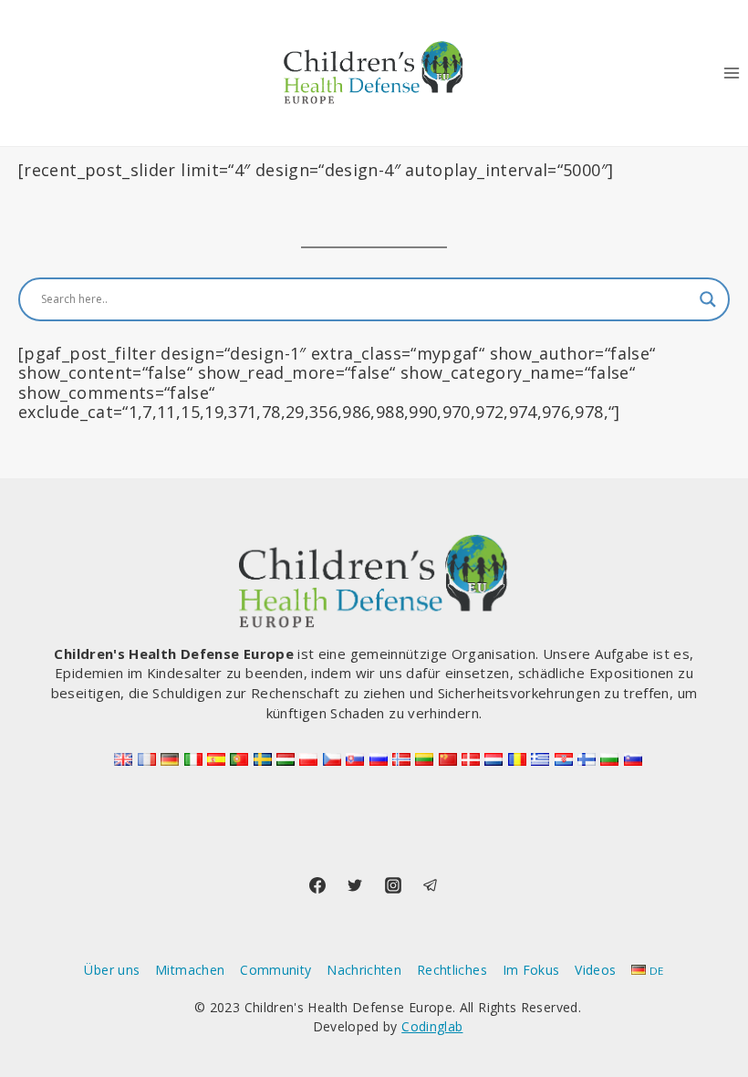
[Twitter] (354, 885)
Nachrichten (364, 969)
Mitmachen (189, 969)
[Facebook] (317, 885)
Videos (595, 969)
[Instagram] (393, 885)
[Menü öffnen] (731, 72)
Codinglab (431, 1026)
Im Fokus (531, 969)
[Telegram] (430, 885)
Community (275, 969)
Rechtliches (452, 969)
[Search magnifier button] (708, 299)
